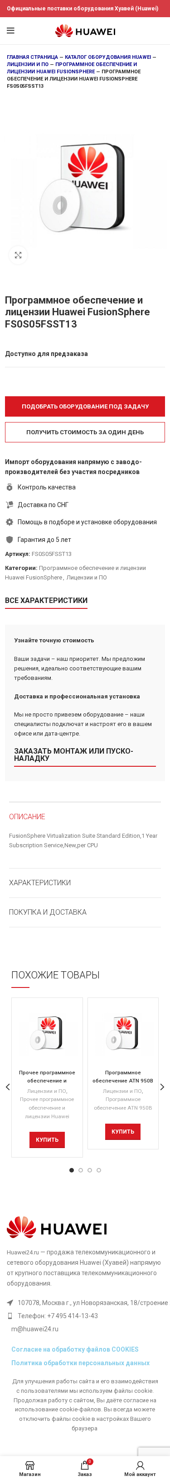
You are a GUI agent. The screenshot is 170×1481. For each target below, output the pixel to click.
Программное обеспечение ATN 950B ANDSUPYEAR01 (122, 1080)
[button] (85, 406)
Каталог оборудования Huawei (108, 57)
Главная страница (32, 57)
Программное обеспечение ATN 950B (123, 1103)
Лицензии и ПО (28, 64)
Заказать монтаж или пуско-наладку (73, 755)
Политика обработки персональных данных (80, 1363)
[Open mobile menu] (10, 31)
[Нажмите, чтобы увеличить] (18, 255)
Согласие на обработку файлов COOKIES (75, 1349)
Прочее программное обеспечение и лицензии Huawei (47, 1107)
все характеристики (46, 600)
